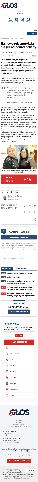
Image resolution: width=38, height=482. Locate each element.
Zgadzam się (30, 470)
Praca (12, 360)
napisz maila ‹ (11, 197)
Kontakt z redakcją (10, 431)
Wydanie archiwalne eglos (12, 438)
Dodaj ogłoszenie (19, 342)
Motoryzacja (14, 348)
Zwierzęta (13, 384)
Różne (12, 396)
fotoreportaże (7, 52)
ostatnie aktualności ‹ (13, 199)
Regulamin (8, 434)
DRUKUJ (34, 56)
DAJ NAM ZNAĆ (19, 303)
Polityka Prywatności (11, 440)
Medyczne (13, 372)
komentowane (21, 269)
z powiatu (20, 52)
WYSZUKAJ (19, 335)
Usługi (12, 366)
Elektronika (14, 390)
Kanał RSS (8, 445)
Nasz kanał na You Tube (12, 443)
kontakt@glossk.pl (20, 311)
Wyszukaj (31, 33)
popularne (7, 269)
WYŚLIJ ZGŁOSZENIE (17, 461)
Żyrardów (19, 13)
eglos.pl (20, 11)
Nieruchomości (15, 354)
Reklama (7, 436)
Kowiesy (21, 39)
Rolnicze (13, 378)
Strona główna (5, 39)
